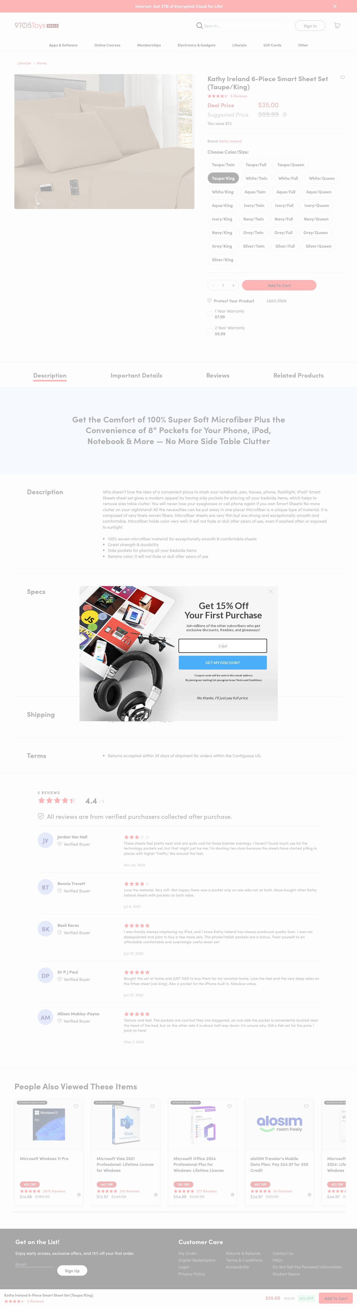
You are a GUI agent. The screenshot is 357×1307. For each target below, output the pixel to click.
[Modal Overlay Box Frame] (178, 653)
